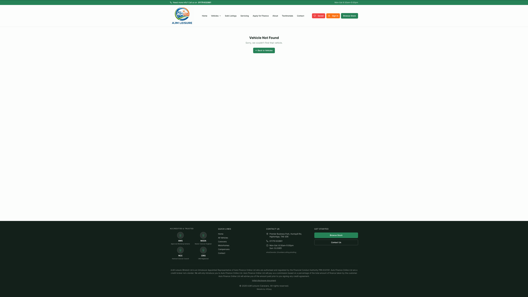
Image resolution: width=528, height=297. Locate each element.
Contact (300, 16)
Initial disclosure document (264, 280)
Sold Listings (231, 16)
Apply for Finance (261, 16)
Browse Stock (349, 16)
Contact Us (336, 242)
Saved (321, 16)
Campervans (223, 249)
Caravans (222, 241)
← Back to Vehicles (264, 50)
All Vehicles (223, 238)
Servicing (244, 16)
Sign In (335, 16)
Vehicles (215, 16)
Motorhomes (223, 245)
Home (204, 16)
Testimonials (287, 16)
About (275, 16)
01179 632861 (204, 2)
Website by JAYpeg (264, 289)
